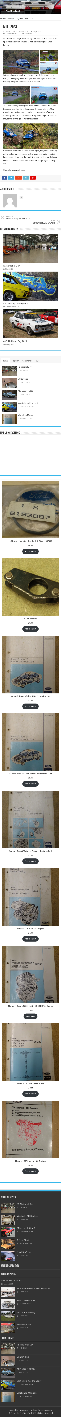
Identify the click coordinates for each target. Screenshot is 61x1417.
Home (5, 19)
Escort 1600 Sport (26, 1300)
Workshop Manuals (26, 415)
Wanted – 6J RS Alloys (27, 1216)
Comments (27, 361)
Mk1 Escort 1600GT (26, 391)
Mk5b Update (24, 1324)
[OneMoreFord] (30, 7)
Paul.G (8, 32)
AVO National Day (26, 1312)
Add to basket (30, 551)
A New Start (23, 1240)
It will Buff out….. (26, 1252)
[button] (21, 61)
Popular (15, 361)
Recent (5, 361)
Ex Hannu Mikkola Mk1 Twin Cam (34, 1288)
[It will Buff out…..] (8, 1256)
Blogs (11, 19)
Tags (37, 361)
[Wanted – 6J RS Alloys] (8, 1220)
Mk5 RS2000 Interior (11, 1280)
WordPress (23, 1410)
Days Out (19, 19)
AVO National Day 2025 (15, 341)
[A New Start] (8, 1244)
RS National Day (11, 265)
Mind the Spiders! (26, 1228)
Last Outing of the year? (15, 303)
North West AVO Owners (43, 222)
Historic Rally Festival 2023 (18, 217)
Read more (30, 1016)
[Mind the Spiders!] (8, 1232)
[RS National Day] (8, 1208)
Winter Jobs (23, 379)
